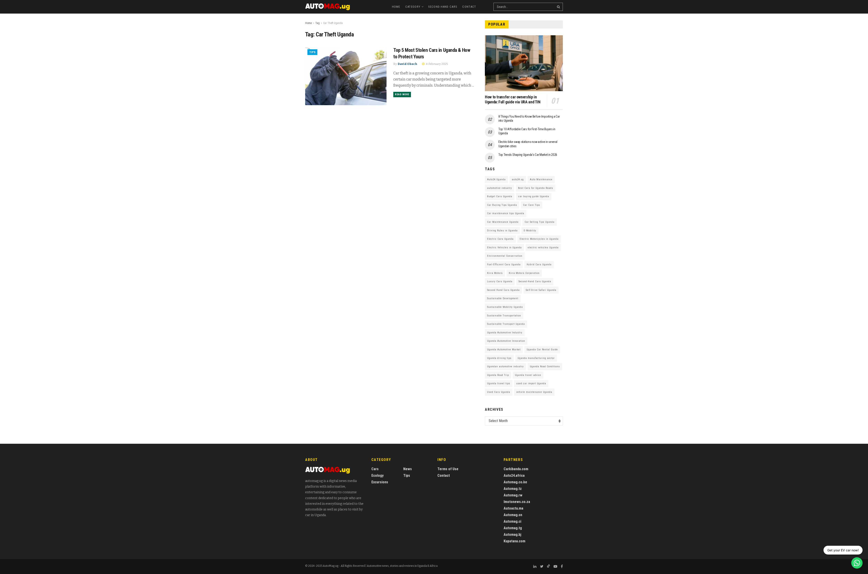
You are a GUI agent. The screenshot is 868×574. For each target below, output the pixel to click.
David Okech (407, 64)
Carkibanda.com (516, 469)
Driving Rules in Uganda (502, 230)
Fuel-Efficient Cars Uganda (504, 264)
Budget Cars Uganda (499, 196)
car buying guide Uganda (533, 196)
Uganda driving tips (499, 358)
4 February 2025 (436, 64)
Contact (469, 6)
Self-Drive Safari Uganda (541, 290)
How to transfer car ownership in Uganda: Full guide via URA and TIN (512, 99)
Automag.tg (513, 528)
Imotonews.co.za (517, 502)
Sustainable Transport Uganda (506, 324)
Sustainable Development (502, 298)
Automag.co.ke (515, 482)
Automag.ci (512, 521)
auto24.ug (518, 179)
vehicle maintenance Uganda (534, 392)
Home (396, 6)
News (407, 469)
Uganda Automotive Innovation (506, 340)
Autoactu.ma (513, 508)
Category (412, 6)
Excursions (379, 482)
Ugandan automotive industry (505, 366)
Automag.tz (513, 488)
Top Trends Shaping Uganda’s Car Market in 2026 (527, 155)
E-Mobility (530, 230)
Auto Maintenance (541, 179)
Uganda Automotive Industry (504, 332)
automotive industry (499, 188)
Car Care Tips (531, 205)
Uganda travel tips (498, 383)
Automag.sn (513, 515)
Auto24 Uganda (496, 179)
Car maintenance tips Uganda (505, 213)
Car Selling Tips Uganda (539, 222)
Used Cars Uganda (498, 392)
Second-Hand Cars (443, 6)
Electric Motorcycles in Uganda (539, 238)
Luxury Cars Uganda (499, 281)
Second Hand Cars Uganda (503, 290)
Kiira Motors (495, 273)
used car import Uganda (531, 383)
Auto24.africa (514, 475)
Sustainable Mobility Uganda (505, 307)
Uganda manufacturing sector (536, 358)
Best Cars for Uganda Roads (535, 188)
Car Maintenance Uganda (503, 222)
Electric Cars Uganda (500, 238)
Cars (375, 469)
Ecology (377, 475)
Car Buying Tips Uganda (502, 205)
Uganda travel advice (528, 375)
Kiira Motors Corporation (524, 273)
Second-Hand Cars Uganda (535, 281)
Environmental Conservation (504, 255)
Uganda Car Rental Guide (542, 349)
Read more (402, 94)
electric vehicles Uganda (543, 247)
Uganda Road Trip (498, 375)
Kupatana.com (514, 541)
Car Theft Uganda (333, 23)
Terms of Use (447, 469)
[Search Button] (559, 7)
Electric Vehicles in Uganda (504, 247)
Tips (312, 52)
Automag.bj (512, 534)
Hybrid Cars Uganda (539, 264)
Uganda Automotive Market (504, 349)
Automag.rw (513, 495)
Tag (317, 23)
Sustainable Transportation (504, 315)
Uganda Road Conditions (545, 366)
